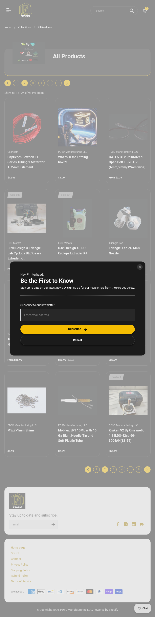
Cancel (77, 340)
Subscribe (74, 329)
